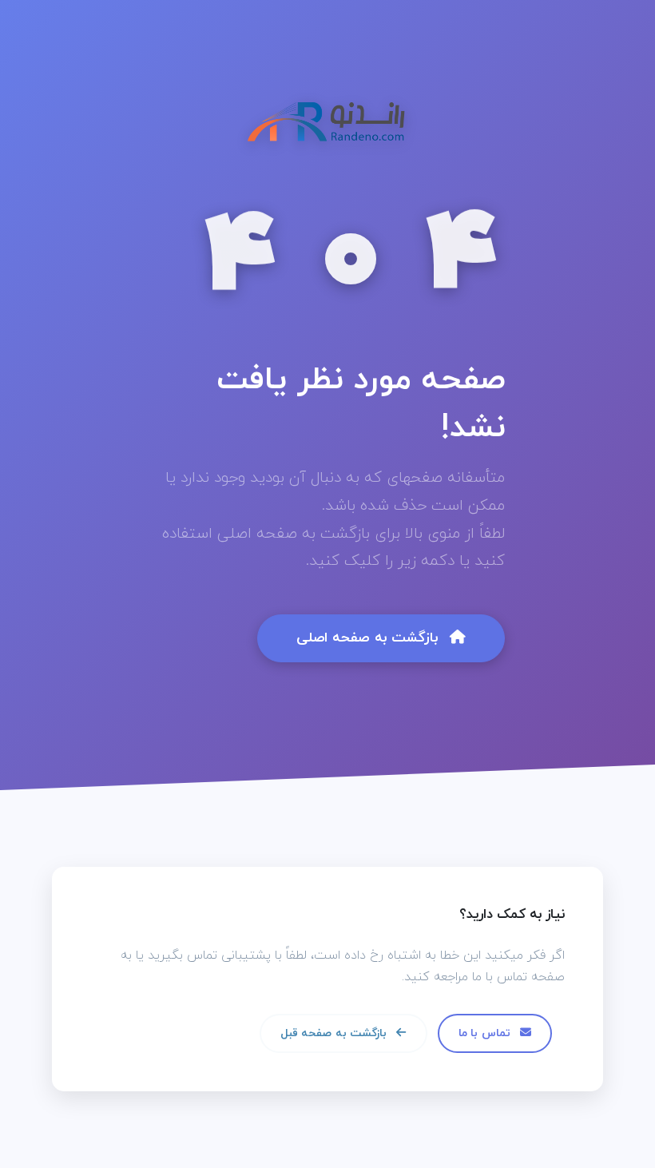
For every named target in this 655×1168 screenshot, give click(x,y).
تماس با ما (486, 1033)
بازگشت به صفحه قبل (335, 1033)
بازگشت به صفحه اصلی (369, 638)
